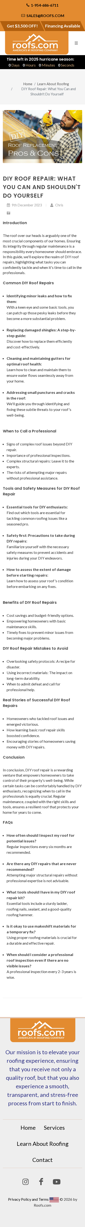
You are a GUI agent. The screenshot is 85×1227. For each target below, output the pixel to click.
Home (27, 84)
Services (54, 1127)
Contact (42, 1159)
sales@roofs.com (45, 15)
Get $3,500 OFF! (22, 25)
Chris (59, 205)
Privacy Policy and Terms (28, 1199)
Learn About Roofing (53, 84)
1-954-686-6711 (44, 5)
